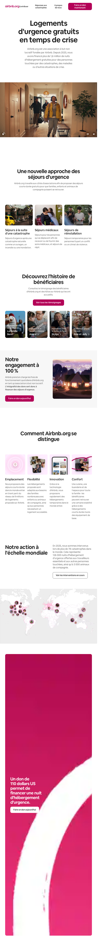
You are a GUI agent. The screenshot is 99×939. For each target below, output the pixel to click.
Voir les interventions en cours (70, 575)
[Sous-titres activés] (88, 134)
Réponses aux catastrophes (41, 6)
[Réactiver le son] (94, 134)
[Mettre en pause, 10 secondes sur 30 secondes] (3, 134)
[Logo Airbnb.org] (12, 6)
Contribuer (23, 6)
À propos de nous (58, 6)
